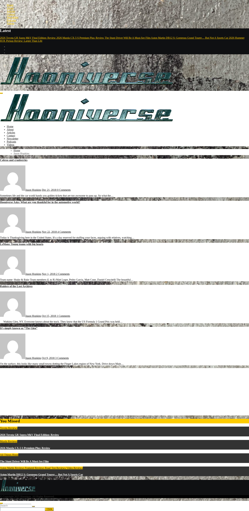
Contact (11, 14)
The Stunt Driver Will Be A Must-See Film (24, 461)
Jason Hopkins (33, 189)
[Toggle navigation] (1, 93)
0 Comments (64, 189)
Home (10, 5)
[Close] (1, 503)
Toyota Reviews (8, 428)
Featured (30, 468)
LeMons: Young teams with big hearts (21, 244)
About (10, 8)
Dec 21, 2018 (49, 189)
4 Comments (64, 231)
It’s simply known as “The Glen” (18, 328)
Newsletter (12, 17)
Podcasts (11, 20)
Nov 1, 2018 (49, 273)
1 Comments (63, 315)
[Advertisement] (101, 391)
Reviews (40, 468)
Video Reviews (74, 468)
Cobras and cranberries (13, 160)
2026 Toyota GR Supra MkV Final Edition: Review (29, 434)
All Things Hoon (9, 454)
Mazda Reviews (8, 441)
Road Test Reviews (55, 468)
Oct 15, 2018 (49, 315)
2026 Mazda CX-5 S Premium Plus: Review (25, 448)
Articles (11, 11)
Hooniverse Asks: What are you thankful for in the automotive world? (40, 202)
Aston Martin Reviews (12, 468)
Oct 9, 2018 (48, 358)
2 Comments (63, 273)
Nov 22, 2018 (49, 231)
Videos (10, 23)
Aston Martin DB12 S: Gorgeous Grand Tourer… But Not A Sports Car (41, 474)
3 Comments (62, 358)
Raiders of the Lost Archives (16, 286)
